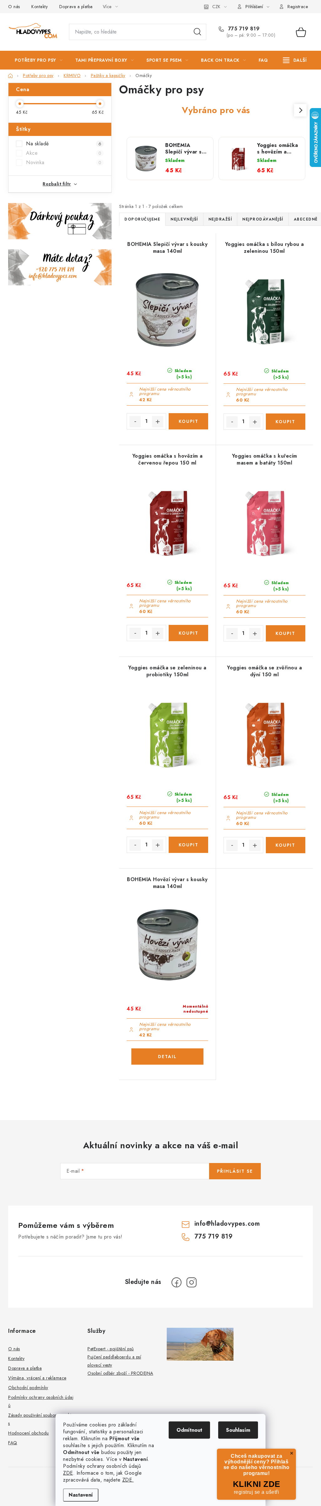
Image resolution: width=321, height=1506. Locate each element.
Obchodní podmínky (28, 1387)
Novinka (63, 162)
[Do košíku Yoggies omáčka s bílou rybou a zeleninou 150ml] (286, 421)
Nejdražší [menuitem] (220, 219)
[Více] (295, 60)
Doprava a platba (76, 6)
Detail (167, 1056)
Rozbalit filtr (57, 184)
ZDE (68, 1473)
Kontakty (39, 6)
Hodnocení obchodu (28, 1433)
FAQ (12, 1443)
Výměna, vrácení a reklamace (37, 1378)
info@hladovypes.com (227, 1223)
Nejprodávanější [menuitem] (262, 219)
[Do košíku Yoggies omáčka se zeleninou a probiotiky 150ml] (188, 845)
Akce (63, 153)
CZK (216, 6)
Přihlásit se (235, 1171)
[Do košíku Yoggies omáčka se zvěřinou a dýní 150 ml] (286, 845)
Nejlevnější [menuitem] (184, 219)
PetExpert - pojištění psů (110, 1349)
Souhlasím (238, 1430)
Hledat (197, 32)
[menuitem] (38, 60)
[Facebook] (176, 1282)
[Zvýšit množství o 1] (157, 421)
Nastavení (81, 1494)
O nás (14, 6)
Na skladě (63, 143)
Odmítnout (189, 1430)
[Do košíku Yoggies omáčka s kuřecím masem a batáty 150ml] (286, 633)
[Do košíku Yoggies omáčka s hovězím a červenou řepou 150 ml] (188, 633)
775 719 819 (243, 29)
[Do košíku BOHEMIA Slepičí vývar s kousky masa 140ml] (188, 421)
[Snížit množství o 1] (135, 421)
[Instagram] (192, 1282)
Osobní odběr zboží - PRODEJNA (120, 1373)
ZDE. (128, 1479)
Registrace (297, 6)
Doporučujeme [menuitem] (142, 219)
